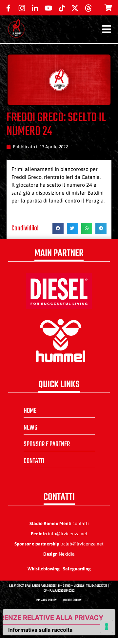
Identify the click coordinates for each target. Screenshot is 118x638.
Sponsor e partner (47, 444)
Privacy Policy (46, 600)
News (30, 427)
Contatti (34, 461)
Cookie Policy (72, 600)
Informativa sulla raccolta (40, 630)
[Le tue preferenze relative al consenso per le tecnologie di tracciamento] (106, 626)
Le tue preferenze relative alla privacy (53, 618)
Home (30, 410)
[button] (58, 228)
